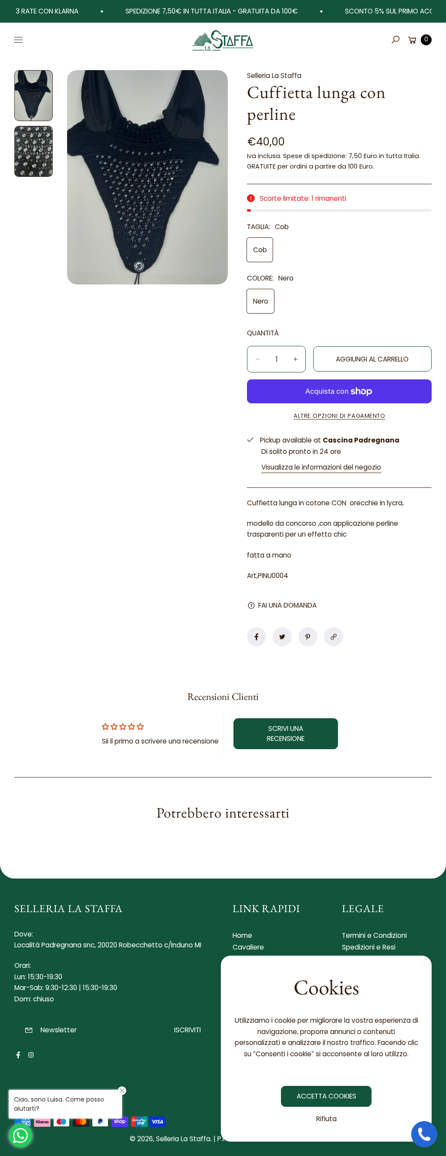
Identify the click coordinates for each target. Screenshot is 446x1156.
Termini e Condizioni (374, 935)
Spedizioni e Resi (368, 947)
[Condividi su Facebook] (256, 636)
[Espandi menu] (18, 39)
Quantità (263, 333)
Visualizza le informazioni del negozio (321, 467)
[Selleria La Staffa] (223, 40)
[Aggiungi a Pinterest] (308, 636)
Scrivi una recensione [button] (285, 733)
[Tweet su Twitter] (282, 636)
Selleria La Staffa (183, 1138)
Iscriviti (187, 1029)
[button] (395, 39)
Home (242, 935)
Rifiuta (326, 1118)
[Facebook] (18, 1055)
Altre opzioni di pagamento (339, 416)
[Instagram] (31, 1055)
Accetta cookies (326, 1096)
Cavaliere (248, 947)
